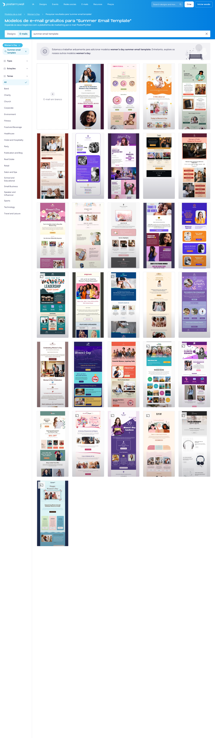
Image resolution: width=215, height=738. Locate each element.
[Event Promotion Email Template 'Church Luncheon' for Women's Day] (124, 444)
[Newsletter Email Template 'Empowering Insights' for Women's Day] (53, 166)
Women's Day (33, 14)
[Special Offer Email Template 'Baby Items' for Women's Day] (159, 96)
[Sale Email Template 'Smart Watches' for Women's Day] (88, 235)
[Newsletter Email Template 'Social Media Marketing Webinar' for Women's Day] (194, 235)
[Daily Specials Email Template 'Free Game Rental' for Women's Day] (159, 166)
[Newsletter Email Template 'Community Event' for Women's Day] (53, 374)
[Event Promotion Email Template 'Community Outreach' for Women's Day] (88, 166)
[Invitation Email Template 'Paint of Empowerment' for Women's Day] (194, 305)
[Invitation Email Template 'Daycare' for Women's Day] (53, 235)
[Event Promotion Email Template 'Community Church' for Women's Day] (124, 235)
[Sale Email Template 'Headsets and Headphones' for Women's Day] (194, 444)
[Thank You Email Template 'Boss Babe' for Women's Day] (159, 235)
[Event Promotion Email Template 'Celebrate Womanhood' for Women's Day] (194, 374)
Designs (11, 33)
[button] (27, 61)
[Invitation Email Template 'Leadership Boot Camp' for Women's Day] (53, 305)
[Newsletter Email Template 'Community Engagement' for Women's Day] (53, 513)
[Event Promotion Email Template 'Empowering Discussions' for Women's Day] (88, 96)
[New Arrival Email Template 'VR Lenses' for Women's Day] (124, 305)
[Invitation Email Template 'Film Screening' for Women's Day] (88, 374)
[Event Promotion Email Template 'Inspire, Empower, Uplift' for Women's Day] (88, 305)
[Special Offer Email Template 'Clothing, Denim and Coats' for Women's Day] (53, 444)
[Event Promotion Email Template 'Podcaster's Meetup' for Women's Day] (124, 166)
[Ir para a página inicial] (12, 4)
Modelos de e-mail (13, 14)
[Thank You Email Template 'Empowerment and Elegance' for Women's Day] (88, 444)
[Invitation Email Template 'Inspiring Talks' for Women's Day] (124, 374)
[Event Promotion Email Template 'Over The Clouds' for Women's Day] (159, 374)
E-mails (23, 33)
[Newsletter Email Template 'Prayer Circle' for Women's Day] (194, 96)
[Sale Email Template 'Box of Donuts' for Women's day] (124, 96)
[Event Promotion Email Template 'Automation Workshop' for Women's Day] (159, 444)
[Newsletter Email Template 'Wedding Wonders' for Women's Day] (159, 305)
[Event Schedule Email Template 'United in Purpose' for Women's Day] (194, 166)
